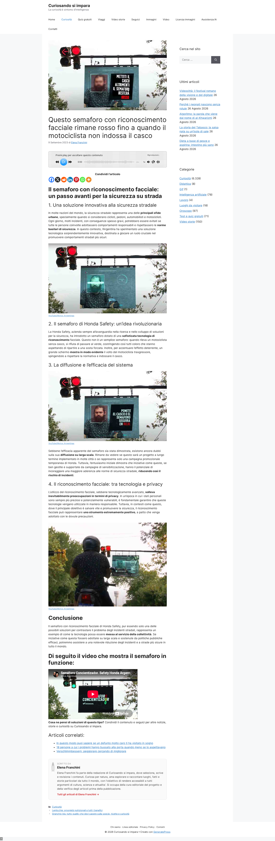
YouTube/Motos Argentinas (61, 315)
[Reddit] (64, 179)
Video (166, 19)
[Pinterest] (76, 179)
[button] (1, 838)
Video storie (118, 19)
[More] (89, 179)
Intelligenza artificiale (193, 194)
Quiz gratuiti (85, 19)
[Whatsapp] (82, 179)
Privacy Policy (147, 827)
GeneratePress (161, 831)
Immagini (151, 19)
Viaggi (101, 19)
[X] (57, 179)
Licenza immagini (185, 19)
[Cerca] (215, 60)
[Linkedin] (70, 179)
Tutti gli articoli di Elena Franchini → (78, 794)
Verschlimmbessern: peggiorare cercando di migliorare (91, 751)
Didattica (185, 183)
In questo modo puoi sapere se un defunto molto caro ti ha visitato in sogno (104, 743)
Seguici (135, 19)
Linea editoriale (130, 827)
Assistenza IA (209, 19)
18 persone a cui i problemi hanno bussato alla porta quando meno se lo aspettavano (111, 747)
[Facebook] (51, 179)
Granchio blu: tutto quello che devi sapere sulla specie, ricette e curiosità (90, 813)
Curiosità (66, 19)
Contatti (52, 29)
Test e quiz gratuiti (191, 216)
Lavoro (184, 200)
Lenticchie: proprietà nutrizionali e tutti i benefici (77, 810)
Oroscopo (186, 210)
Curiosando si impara (69, 5)
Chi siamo (115, 827)
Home (51, 19)
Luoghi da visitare (191, 205)
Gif (181, 189)
